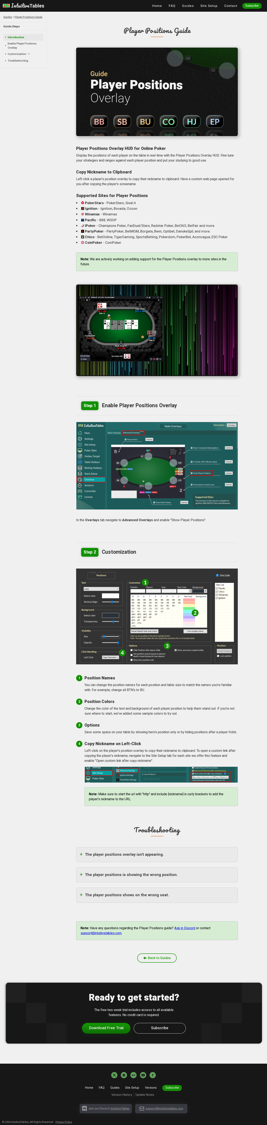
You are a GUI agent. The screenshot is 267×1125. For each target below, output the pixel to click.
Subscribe (252, 6)
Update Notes (146, 1095)
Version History (121, 1095)
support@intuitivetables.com (101, 933)
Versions (151, 1088)
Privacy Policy (63, 1122)
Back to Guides (159, 958)
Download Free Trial (106, 1028)
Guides (188, 6)
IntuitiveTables (120, 1108)
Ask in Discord (184, 928)
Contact (230, 6)
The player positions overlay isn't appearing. (124, 854)
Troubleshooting (18, 61)
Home (157, 6)
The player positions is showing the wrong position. (131, 875)
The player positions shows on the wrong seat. (127, 895)
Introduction (16, 37)
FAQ (172, 6)
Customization (17, 54)
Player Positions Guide (28, 17)
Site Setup (209, 6)
